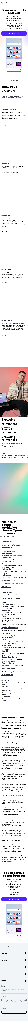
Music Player (7, 674)
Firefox (17, 749)
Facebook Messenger (11, 598)
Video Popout (7, 622)
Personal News (8, 604)
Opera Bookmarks (9, 628)
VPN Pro (5, 686)
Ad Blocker (6, 586)
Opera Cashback (9, 657)
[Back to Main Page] (4, 3)
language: (25, 2)
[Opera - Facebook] (2, 1000)
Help (2, 967)
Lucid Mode (6, 592)
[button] (14, 33)
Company (4, 980)
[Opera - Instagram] (25, 1000)
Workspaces (7, 547)
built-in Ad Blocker (18, 457)
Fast (3, 453)
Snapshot (5, 610)
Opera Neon (6, 320)
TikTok (4, 639)
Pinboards (6, 569)
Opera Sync (6, 645)
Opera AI (5, 680)
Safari (22, 749)
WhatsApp (6, 690)
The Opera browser (10, 109)
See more (19, 28)
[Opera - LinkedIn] (20, 1000)
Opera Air (5, 163)
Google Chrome (5, 749)
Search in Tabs (8, 581)
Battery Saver (7, 663)
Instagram (6, 575)
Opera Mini (6, 269)
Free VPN (5, 633)
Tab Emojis (6, 557)
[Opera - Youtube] (16, 1000)
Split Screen (6, 553)
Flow (3, 616)
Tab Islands (6, 541)
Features (4, 953)
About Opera (5, 427)
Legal (3, 974)
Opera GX (5, 215)
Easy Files (5, 651)
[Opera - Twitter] (11, 1000)
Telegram (5, 696)
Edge (12, 749)
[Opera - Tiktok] (7, 1000)
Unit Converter (8, 669)
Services (4, 960)
